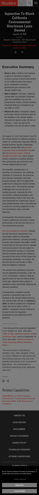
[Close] (36, 470)
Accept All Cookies (19, 491)
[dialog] (19, 480)
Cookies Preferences (20, 479)
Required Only (19, 485)
